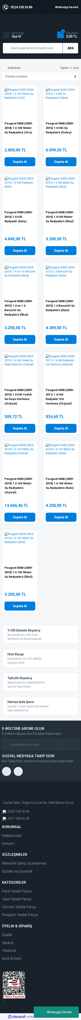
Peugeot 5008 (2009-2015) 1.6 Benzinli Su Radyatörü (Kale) (60, 305)
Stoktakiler (14, 68)
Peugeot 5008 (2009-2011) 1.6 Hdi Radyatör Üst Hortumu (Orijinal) (60, 396)
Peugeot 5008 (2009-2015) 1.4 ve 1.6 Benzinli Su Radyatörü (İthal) (18, 307)
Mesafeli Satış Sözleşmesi (24, 863)
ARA (71, 48)
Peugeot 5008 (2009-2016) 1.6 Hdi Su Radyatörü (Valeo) (60, 128)
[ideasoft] (17, 1017)
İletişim (8, 843)
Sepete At (20, 162)
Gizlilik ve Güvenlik (17, 871)
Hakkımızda (12, 835)
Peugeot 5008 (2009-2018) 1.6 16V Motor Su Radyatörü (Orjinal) (18, 485)
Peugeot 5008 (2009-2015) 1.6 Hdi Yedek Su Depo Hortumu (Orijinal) (18, 396)
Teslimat (9, 950)
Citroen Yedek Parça (19, 907)
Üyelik (7, 934)
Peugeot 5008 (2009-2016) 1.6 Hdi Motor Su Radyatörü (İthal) (60, 217)
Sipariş (8, 942)
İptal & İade (11, 958)
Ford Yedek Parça (17, 891)
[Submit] (71, 745)
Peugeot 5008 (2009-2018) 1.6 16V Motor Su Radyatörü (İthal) (18, 572)
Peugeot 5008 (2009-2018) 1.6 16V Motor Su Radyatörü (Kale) (60, 483)
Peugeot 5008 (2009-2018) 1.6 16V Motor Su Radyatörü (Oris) (18, 128)
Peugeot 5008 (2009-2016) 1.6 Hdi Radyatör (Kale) (18, 217)
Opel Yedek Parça (16, 899)
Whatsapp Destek (59, 1012)
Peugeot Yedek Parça (20, 914)
